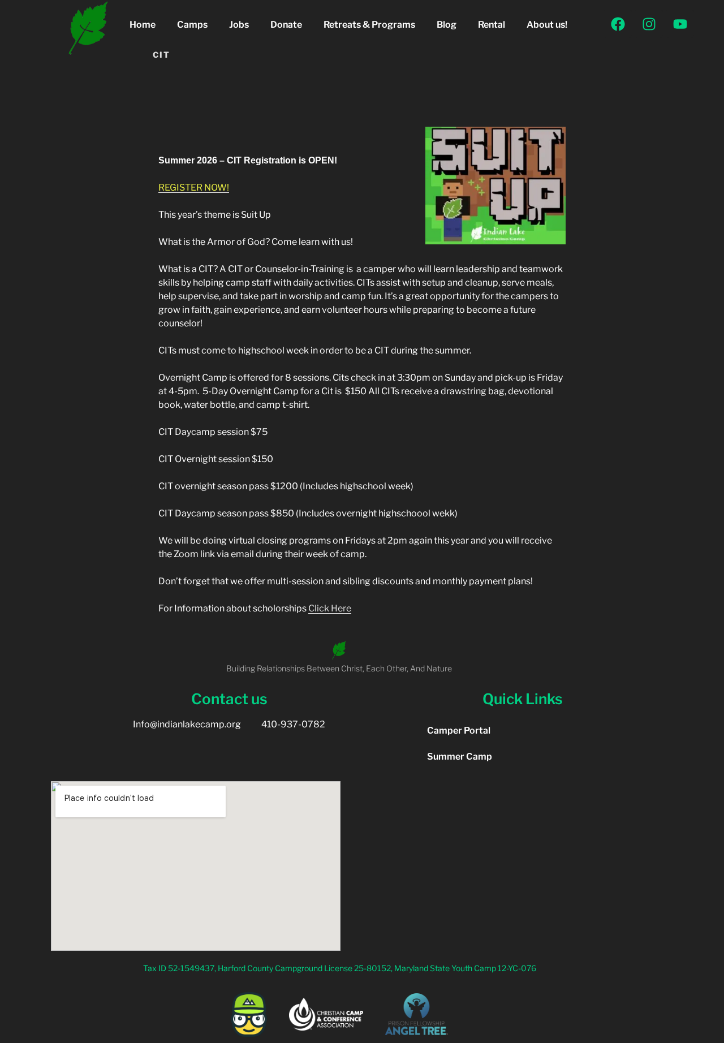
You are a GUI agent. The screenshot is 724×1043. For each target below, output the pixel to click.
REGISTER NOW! (193, 187)
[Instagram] (649, 24)
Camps (192, 24)
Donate (286, 24)
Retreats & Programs (369, 24)
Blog (446, 24)
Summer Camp (459, 756)
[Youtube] (680, 24)
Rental (491, 24)
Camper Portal (458, 730)
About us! (547, 24)
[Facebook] (618, 24)
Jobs (239, 24)
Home (143, 24)
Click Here (329, 608)
